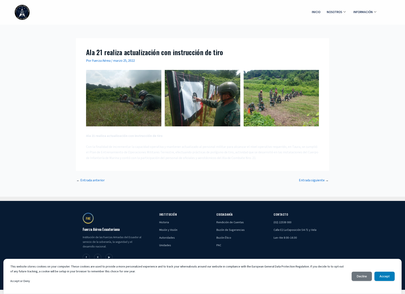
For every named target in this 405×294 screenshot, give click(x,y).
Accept (384, 276)
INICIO (316, 12)
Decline (362, 276)
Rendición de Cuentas (230, 222)
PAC (218, 245)
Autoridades (167, 238)
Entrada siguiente (314, 180)
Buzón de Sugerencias (230, 230)
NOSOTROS (334, 12)
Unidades (165, 245)
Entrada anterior (90, 180)
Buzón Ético (223, 238)
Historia (164, 222)
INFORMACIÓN (363, 12)
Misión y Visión (168, 230)
